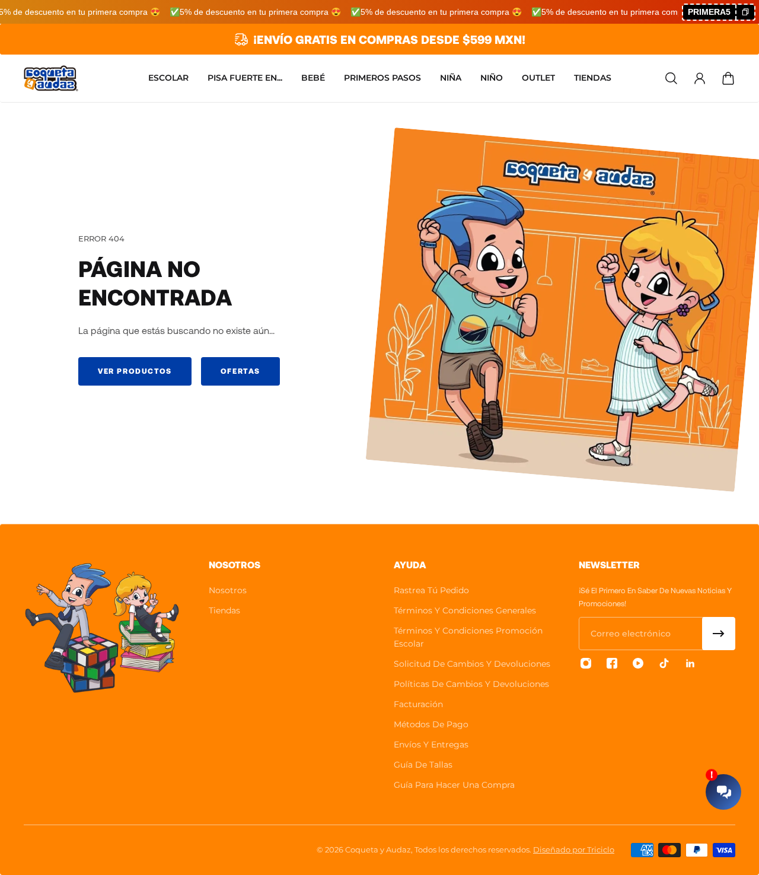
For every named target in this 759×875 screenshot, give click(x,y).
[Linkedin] (690, 663)
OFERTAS (240, 371)
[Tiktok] (664, 663)
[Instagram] (586, 663)
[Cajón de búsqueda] (671, 78)
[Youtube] (638, 663)
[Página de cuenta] (699, 78)
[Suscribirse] (718, 633)
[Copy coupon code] (744, 12)
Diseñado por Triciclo (573, 849)
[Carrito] (728, 78)
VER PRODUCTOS (135, 371)
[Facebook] (612, 663)
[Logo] (51, 78)
